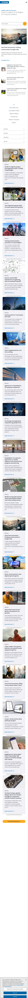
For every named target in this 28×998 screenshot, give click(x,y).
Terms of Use (20, 985)
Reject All (15, 992)
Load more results (14, 821)
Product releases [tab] (14, 119)
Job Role (6, 129)
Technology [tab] (14, 116)
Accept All (15, 996)
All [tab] (14, 104)
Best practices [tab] (14, 107)
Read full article (9, 183)
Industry (6, 133)
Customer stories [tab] (14, 110)
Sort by (5, 141)
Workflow (6, 137)
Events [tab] (14, 122)
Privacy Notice (8, 986)
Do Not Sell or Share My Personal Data (15, 989)
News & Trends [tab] (14, 113)
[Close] (25, 979)
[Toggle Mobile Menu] (26, 2)
